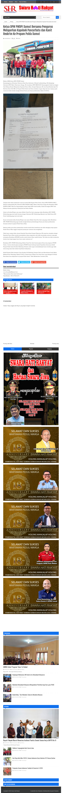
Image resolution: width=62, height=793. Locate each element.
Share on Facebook (11, 262)
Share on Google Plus (40, 262)
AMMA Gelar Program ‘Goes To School (15, 667)
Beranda (32, 343)
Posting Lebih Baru (7, 343)
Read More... (22, 669)
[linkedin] (54, 2)
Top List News (22, 1)
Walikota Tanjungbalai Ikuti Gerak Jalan (23, 748)
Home (5, 1)
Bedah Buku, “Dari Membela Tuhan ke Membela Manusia (27, 695)
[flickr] (47, 2)
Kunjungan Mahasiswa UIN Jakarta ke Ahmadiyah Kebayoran (28, 675)
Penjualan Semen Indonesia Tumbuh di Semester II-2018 (27, 768)
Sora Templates (39, 791)
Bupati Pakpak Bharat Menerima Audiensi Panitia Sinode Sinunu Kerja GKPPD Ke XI (29, 740)
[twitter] (41, 2)
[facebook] (37, 2)
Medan (19, 38)
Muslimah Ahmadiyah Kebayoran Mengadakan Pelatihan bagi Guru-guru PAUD (33, 685)
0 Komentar (14, 669)
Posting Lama (55, 343)
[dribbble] (50, 2)
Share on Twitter (25, 262)
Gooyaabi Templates (54, 791)
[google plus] (57, 2)
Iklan (16, 1)
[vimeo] (44, 2)
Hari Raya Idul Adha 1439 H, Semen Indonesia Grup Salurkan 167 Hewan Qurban (33, 758)
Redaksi (11, 1)
